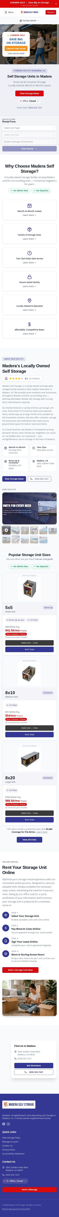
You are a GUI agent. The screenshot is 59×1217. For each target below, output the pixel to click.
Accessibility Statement (13, 1153)
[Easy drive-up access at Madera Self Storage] (6, 539)
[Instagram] (8, 1124)
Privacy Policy (8, 1149)
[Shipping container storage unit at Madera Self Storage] (53, 530)
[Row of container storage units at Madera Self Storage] (43, 530)
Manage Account (10, 1141)
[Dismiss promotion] (56, 4)
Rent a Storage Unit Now (20, 970)
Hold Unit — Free (29, 642)
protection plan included (17, 637)
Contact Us (7, 1145)
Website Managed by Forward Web (16, 1209)
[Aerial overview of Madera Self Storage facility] (25, 530)
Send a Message (29, 1189)
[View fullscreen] (54, 496)
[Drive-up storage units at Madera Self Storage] (16, 530)
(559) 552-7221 (35, 107)
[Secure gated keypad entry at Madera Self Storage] (34, 530)
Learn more (41, 832)
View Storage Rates (29, 93)
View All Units (29, 839)
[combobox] (29, 128)
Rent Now (29, 649)
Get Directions (34, 1065)
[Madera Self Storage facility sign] (43, 539)
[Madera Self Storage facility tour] (6, 530)
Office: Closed (16, 1181)
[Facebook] (3, 1124)
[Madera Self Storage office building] (34, 539)
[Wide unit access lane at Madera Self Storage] (25, 539)
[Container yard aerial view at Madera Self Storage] (16, 539)
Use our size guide (44, 559)
